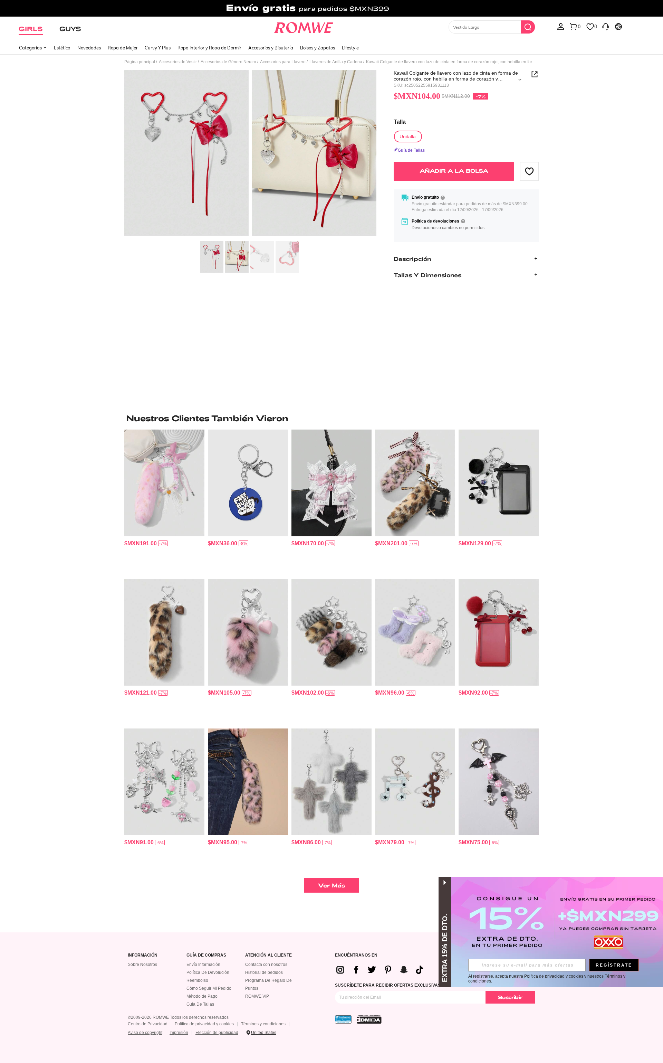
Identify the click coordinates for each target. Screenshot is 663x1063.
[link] (331, 8)
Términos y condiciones (263, 1024)
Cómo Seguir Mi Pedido (208, 988)
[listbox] (561, 26)
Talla (400, 122)
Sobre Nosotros (142, 964)
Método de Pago (202, 996)
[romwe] (303, 26)
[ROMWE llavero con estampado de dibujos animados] (248, 483)
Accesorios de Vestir (178, 61)
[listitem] (164, 502)
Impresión (179, 1032)
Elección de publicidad (216, 1032)
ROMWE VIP (257, 996)
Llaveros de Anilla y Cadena (335, 61)
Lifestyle (350, 47)
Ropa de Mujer (123, 47)
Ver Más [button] (331, 885)
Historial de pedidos (264, 972)
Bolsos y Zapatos (317, 47)
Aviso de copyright (145, 1032)
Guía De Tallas (200, 1004)
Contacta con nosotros (266, 964)
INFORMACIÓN (142, 955)
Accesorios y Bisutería (270, 47)
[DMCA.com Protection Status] (369, 1019)
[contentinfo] (140, 543)
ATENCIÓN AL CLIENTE (268, 955)
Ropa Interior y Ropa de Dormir (209, 47)
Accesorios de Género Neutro (228, 61)
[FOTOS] (250, 154)
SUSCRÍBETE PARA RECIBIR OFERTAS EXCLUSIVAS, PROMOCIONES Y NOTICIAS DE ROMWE (429, 985)
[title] (331, 418)
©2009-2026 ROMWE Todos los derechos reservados (178, 1017)
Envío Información (203, 964)
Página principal (139, 61)
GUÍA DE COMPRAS (206, 955)
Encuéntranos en (356, 955)
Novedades (89, 47)
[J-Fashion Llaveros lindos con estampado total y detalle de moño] (415, 483)
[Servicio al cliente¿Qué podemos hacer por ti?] (606, 26)
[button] (529, 171)
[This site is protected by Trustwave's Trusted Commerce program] (343, 1019)
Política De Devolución (207, 972)
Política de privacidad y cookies (204, 1024)
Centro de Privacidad (147, 1024)
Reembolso (197, 980)
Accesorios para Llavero (283, 61)
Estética (62, 47)
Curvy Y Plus (158, 47)
